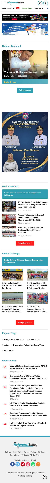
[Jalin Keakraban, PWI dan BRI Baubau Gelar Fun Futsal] (12, 275)
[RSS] (38, 464)
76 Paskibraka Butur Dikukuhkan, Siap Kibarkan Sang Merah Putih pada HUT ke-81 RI (33, 204)
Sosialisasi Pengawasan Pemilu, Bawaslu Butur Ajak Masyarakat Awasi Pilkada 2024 (28, 414)
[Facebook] (12, 464)
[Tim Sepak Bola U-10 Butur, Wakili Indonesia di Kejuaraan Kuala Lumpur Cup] (37, 275)
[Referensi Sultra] (15, 3)
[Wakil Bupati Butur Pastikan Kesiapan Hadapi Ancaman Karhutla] (9, 231)
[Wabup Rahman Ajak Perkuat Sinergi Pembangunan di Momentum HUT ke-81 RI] (9, 219)
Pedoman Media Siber (31, 455)
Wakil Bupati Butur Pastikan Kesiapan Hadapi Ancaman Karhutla (30, 230)
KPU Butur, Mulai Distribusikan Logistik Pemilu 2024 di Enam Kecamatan (27, 404)
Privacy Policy (30, 452)
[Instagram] (28, 464)
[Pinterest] (23, 464)
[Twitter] (17, 464)
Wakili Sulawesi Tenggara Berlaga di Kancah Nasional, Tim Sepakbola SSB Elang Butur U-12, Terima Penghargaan (36, 309)
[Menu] (4, 3)
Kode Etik (17, 452)
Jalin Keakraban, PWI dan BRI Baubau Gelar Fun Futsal (12, 285)
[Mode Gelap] (40, 3)
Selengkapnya (25, 90)
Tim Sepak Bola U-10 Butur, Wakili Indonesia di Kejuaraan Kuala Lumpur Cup (37, 286)
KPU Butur (8, 350)
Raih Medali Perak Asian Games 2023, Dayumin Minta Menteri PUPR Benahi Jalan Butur (12, 309)
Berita (6, 76)
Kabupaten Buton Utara (14, 340)
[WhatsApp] (33, 464)
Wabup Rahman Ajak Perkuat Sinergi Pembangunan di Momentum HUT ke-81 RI (31, 217)
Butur (6, 345)
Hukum (13, 76)
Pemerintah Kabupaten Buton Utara (28, 345)
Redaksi (41, 452)
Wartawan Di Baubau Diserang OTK (24, 72)
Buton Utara (34, 340)
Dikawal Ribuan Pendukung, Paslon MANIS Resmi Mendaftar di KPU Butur (28, 367)
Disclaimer (14, 455)
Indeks (8, 452)
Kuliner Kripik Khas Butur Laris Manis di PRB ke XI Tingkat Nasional (28, 424)
